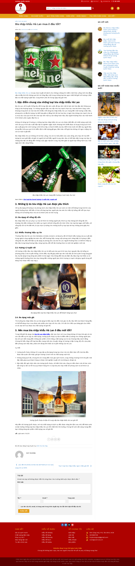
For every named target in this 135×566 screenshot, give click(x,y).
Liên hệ (71, 535)
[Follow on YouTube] (118, 1)
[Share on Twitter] (52, 439)
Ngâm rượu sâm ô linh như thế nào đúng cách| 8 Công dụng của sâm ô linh (107, 119)
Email (45, 498)
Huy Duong (34, 29)
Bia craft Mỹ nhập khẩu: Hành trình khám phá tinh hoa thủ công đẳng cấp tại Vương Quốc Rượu (111, 42)
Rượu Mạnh (81, 16)
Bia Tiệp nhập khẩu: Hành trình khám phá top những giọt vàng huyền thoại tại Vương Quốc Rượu (111, 65)
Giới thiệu (71, 533)
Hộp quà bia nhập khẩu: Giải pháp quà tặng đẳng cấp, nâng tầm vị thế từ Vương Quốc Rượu (110, 76)
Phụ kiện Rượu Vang (98, 16)
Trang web (71, 498)
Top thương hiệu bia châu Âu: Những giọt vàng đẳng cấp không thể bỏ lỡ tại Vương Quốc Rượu (110, 54)
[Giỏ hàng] (118, 8)
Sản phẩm (72, 542)
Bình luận (20, 482)
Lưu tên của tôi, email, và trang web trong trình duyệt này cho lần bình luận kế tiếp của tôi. (51, 506)
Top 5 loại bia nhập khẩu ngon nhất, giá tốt (73, 466)
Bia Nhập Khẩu (37, 16)
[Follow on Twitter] (115, 1)
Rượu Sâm (70, 16)
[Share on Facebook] (48, 439)
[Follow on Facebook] (111, 1)
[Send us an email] (117, 1)
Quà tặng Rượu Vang (55, 16)
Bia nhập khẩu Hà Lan (23, 93)
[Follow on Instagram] (113, 1)
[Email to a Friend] (55, 439)
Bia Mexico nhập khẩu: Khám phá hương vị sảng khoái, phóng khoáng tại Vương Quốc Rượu (111, 31)
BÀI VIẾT (111, 16)
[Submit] (92, 8)
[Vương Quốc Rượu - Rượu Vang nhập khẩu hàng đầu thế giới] (29, 8)
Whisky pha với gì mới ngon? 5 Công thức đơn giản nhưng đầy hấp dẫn (109, 162)
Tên (19, 498)
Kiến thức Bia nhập (21, 21)
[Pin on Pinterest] (58, 439)
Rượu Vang (23, 16)
